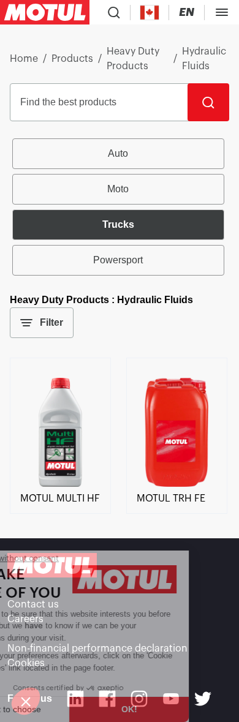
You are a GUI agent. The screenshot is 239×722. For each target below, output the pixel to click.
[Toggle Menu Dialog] (221, 12)
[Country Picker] (150, 13)
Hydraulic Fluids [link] (204, 59)
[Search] (208, 102)
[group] (120, 207)
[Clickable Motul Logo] (44, 12)
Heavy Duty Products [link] (133, 59)
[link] (60, 484)
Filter (51, 322)
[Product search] (114, 12)
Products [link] (72, 59)
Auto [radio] (118, 153)
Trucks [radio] (118, 224)
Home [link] (24, 59)
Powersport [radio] (118, 260)
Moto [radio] (118, 189)
